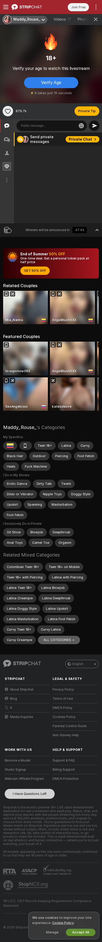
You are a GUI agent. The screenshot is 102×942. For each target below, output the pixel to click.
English (77, 664)
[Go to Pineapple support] (8, 885)
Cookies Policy (64, 717)
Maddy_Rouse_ (19, 427)
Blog (13, 699)
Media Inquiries (21, 717)
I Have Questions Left (30, 794)
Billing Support (64, 769)
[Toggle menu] (6, 7)
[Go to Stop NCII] (33, 885)
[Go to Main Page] (31, 7)
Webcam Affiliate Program (24, 779)
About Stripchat (21, 689)
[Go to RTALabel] (10, 871)
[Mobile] (25, 446)
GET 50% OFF (35, 271)
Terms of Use (63, 699)
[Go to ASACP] (29, 872)
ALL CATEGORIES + (59, 640)
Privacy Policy (63, 689)
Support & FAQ (64, 760)
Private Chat (80, 139)
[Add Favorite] (8, 111)
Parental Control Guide (70, 726)
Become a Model (17, 760)
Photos (87, 19)
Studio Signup (15, 769)
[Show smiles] (81, 126)
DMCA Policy (62, 708)
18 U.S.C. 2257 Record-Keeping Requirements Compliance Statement (47, 903)
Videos (62, 19)
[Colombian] (10, 446)
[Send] (94, 125)
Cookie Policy (62, 923)
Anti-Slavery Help (66, 735)
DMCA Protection (66, 779)
